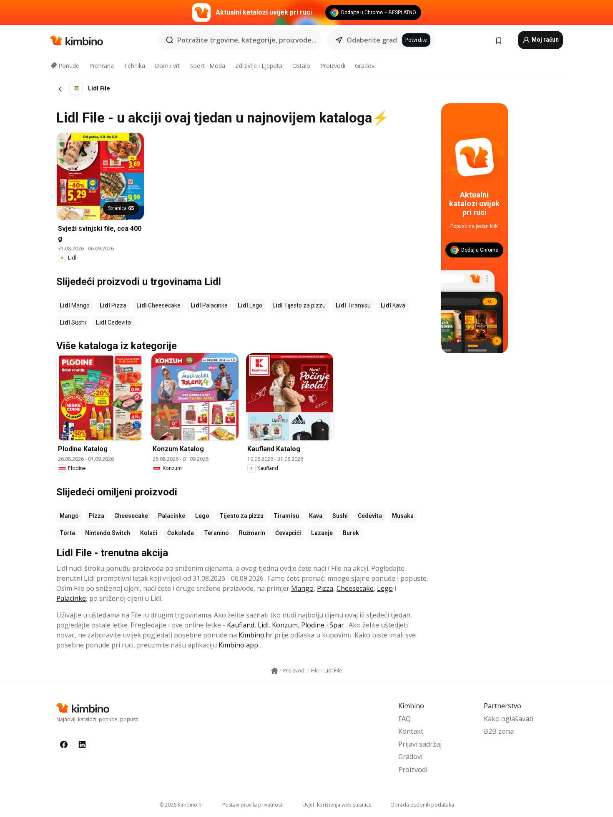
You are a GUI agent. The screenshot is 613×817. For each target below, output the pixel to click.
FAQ (404, 718)
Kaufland (240, 625)
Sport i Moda (207, 66)
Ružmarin (252, 533)
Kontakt (410, 731)
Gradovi (365, 66)
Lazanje (322, 533)
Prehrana (101, 66)
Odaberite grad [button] (372, 40)
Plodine (312, 625)
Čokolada (180, 533)
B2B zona (499, 731)
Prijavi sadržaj (420, 744)
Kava (315, 515)
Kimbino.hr (256, 635)
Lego (202, 515)
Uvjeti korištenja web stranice (337, 804)
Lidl (263, 625)
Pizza (96, 515)
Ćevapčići (288, 533)
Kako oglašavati (508, 718)
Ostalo (301, 66)
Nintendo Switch (107, 533)
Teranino (216, 533)
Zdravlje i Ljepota (258, 66)
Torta (67, 533)
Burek (351, 533)
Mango (69, 515)
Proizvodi (332, 66)
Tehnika (134, 66)
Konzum (285, 625)
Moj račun (544, 39)
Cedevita (370, 515)
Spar (336, 625)
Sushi (340, 515)
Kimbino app (238, 645)
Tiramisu (286, 515)
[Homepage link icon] (274, 670)
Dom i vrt (167, 66)
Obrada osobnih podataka (422, 804)
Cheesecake (131, 515)
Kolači (148, 533)
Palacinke (171, 515)
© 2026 (181, 804)
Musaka (403, 515)
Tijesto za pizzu (241, 515)
